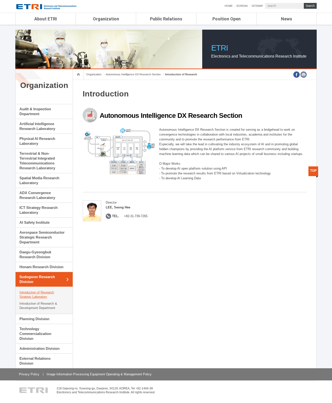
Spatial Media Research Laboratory (39, 180)
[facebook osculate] (296, 74)
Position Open (226, 18)
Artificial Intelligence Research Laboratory (37, 126)
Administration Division (39, 348)
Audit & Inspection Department (35, 111)
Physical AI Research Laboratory (37, 141)
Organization (106, 18)
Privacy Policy (29, 374)
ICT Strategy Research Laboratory (38, 210)
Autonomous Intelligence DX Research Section (133, 74)
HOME (229, 5)
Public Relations (166, 18)
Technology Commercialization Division (35, 334)
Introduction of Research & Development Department (38, 306)
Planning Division (34, 319)
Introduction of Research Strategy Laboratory (36, 295)
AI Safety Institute (34, 222)
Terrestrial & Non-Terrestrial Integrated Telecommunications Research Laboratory (37, 160)
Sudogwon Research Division (37, 279)
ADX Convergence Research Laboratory (37, 195)
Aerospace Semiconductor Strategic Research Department (42, 237)
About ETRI (45, 18)
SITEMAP (257, 5)
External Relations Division (35, 360)
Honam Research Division (41, 267)
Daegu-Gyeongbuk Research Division (35, 254)
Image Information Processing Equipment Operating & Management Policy (99, 374)
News (286, 18)
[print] (303, 74)
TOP (313, 170)
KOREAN (242, 5)
